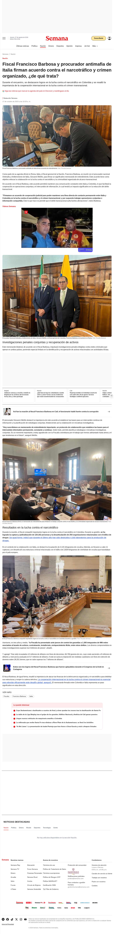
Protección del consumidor (77, 865)
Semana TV (15, 869)
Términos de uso (49, 865)
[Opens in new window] (7, 919)
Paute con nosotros (98, 881)
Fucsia (13, 885)
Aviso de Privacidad (10, 924)
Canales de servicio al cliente (102, 873)
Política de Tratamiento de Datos (54, 869)
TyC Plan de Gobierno (51, 889)
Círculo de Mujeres (34, 885)
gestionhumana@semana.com (78, 887)
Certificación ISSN (49, 885)
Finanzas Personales (34, 873)
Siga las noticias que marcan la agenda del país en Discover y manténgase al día (37, 91)
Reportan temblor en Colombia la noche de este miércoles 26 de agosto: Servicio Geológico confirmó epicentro (83, 394)
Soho (12, 881)
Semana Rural (32, 877)
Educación (31, 865)
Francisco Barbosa (19, 696)
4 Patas (13, 889)
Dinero (13, 873)
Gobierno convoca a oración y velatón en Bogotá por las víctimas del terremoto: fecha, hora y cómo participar (17, 394)
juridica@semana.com (75, 878)
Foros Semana (32, 869)
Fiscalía (6, 696)
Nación (13, 54)
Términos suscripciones (51, 873)
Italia (31, 696)
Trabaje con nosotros (99, 877)
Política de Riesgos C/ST (51, 877)
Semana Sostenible (34, 889)
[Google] (3, 919)
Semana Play (15, 865)
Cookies (94, 885)
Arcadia (13, 877)
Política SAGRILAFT (50, 881)
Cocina (29, 881)
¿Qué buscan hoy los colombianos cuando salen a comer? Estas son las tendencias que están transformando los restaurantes (50, 394)
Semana (5, 54)
